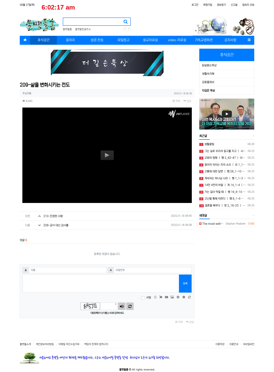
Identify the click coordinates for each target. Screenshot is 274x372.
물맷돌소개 (25, 344)
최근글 (203, 136)
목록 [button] (177, 101)
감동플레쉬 (208, 82)
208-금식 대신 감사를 (55, 225)
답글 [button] (188, 101)
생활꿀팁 (207, 144)
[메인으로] (25, 40)
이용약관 (219, 344)
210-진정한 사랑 (53, 216)
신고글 (234, 4)
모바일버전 (248, 344)
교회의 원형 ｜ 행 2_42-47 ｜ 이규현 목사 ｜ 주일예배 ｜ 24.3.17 (223, 157)
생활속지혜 (208, 73)
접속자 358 (248, 4)
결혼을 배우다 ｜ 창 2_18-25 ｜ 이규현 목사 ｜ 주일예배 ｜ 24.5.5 (223, 205)
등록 (185, 283)
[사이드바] (249, 40)
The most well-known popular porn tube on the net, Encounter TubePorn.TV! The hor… (212, 223)
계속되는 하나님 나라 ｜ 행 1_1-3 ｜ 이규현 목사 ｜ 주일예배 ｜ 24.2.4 (223, 178)
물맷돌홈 (67, 29)
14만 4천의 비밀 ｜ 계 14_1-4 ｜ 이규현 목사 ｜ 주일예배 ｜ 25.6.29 (223, 185)
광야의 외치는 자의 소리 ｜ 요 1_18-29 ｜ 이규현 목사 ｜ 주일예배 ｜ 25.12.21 (223, 164)
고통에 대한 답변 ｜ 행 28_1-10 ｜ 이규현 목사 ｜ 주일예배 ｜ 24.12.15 (223, 171)
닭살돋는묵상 (209, 65)
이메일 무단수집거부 (69, 344)
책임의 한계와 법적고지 (96, 344)
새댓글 (203, 215)
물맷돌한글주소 (83, 29)
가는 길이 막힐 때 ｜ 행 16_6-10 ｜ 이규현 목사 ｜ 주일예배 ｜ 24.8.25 (223, 191)
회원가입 (207, 4)
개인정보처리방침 (45, 344)
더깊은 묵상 (208, 90)
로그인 (195, 4)
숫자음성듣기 (121, 306)
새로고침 (130, 306)
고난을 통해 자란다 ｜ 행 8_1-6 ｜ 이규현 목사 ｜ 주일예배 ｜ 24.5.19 (223, 198)
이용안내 (233, 344)
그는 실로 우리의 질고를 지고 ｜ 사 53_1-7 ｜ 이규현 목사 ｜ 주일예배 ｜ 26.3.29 (223, 151)
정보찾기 (221, 4)
